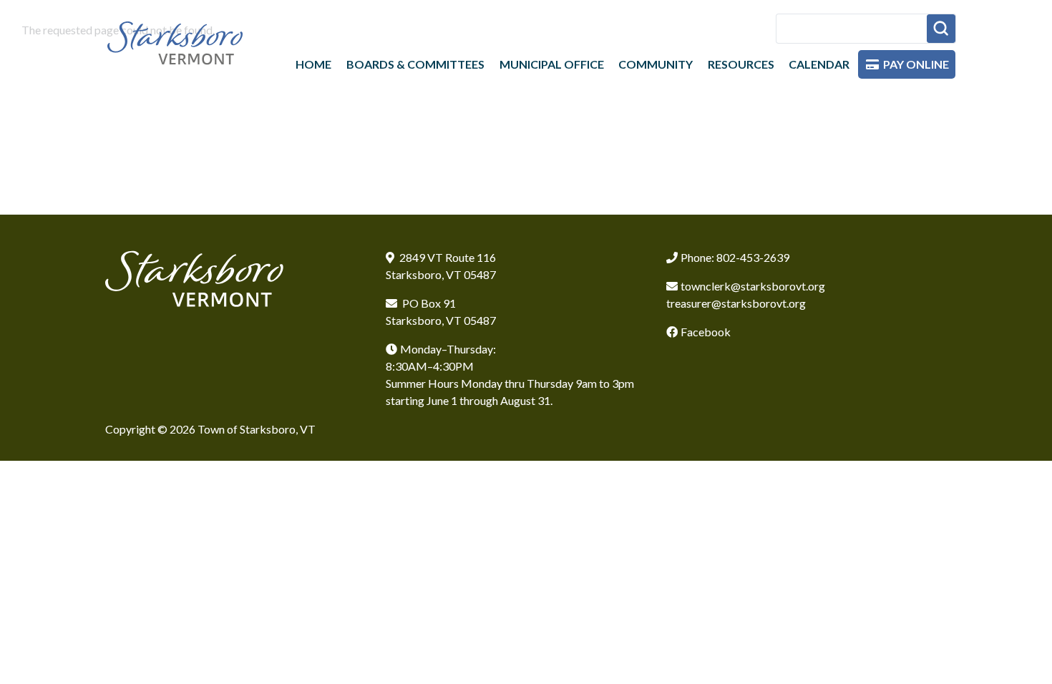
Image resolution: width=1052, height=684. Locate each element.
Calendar (819, 64)
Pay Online (916, 64)
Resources (741, 64)
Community (655, 64)
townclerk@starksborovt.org (753, 286)
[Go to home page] (175, 42)
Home (313, 64)
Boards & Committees (415, 64)
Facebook (706, 331)
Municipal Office (552, 64)
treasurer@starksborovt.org (736, 303)
